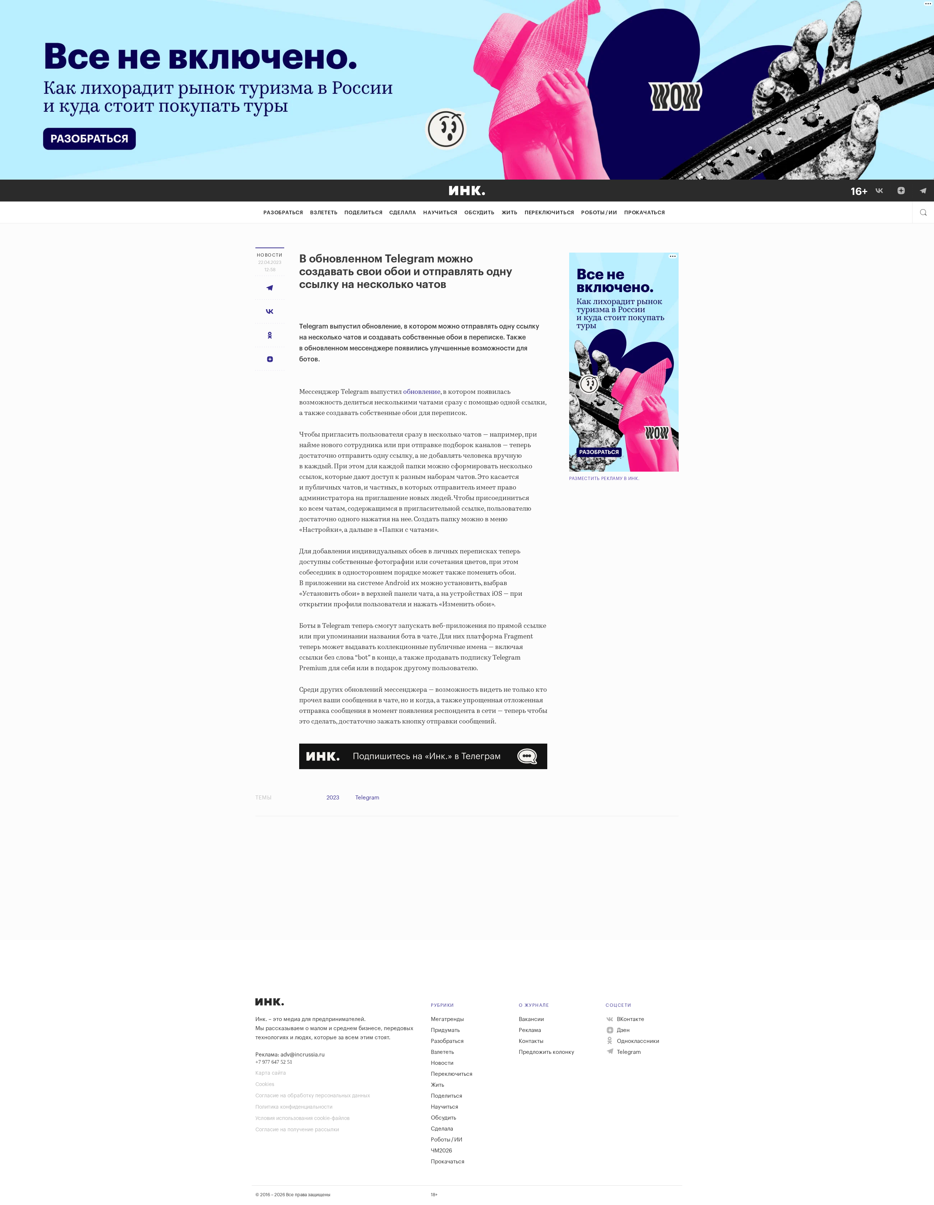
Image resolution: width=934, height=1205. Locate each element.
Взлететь (323, 212)
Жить (510, 212)
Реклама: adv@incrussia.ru (290, 1055)
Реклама (530, 1030)
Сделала (402, 212)
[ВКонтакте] (879, 191)
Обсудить (479, 212)
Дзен (622, 1030)
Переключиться (549, 212)
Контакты (531, 1041)
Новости (442, 1063)
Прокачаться (644, 212)
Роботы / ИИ (599, 212)
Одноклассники (637, 1041)
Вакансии (531, 1019)
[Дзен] (901, 191)
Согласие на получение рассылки (297, 1129)
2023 (333, 798)
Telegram (367, 798)
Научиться (440, 212)
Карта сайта (270, 1073)
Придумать (445, 1030)
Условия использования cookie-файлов (302, 1118)
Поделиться (363, 212)
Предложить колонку (546, 1052)
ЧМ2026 (441, 1151)
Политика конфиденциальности (293, 1107)
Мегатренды (447, 1019)
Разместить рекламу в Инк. (604, 478)
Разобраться (283, 212)
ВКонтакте (629, 1019)
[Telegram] (923, 191)
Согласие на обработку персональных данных (312, 1095)
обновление (421, 392)
